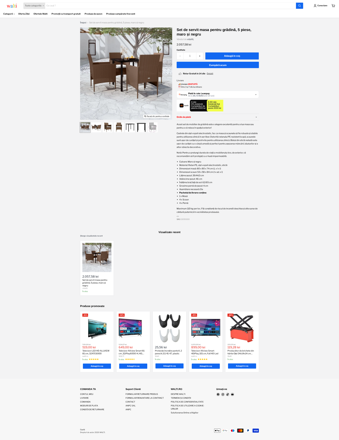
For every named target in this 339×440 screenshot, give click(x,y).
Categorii (8, 14)
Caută (82, 429)
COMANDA (85, 402)
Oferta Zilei (24, 14)
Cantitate (181, 50)
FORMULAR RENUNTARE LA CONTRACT (145, 398)
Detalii (210, 73)
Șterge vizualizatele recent (91, 236)
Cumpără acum (218, 65)
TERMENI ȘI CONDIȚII (181, 398)
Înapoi (83, 22)
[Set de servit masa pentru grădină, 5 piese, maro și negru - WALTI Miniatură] (85, 127)
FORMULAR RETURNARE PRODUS (142, 394)
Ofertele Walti (41, 14)
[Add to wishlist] (178, 216)
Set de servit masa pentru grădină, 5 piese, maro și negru (94, 283)
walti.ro (85, 356)
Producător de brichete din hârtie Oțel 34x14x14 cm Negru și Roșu (241, 354)
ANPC (128, 409)
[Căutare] (299, 6)
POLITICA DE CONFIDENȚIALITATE (187, 402)
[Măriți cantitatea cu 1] (199, 56)
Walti (157, 356)
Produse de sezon (93, 14)
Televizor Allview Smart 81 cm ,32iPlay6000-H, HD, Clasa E (131, 354)
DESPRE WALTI (178, 394)
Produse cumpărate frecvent (120, 14)
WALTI (121, 356)
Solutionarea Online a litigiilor (184, 413)
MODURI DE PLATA (89, 405)
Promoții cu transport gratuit (66, 14)
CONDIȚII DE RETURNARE (92, 409)
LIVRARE (84, 398)
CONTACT (130, 402)
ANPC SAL (131, 405)
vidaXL (190, 39)
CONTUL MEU (86, 394)
